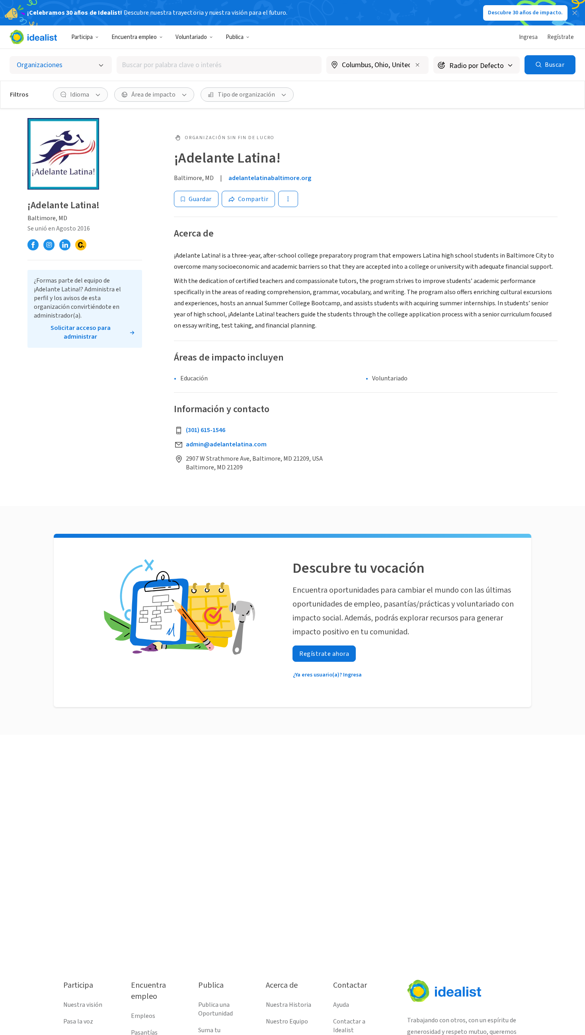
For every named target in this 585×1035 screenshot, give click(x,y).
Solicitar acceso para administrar (81, 332)
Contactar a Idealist (349, 1026)
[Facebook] (33, 244)
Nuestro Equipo (287, 1021)
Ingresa (528, 37)
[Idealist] (33, 37)
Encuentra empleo (134, 37)
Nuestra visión (82, 1004)
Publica (235, 37)
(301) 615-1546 (205, 430)
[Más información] (377, 65)
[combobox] (219, 65)
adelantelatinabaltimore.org (269, 178)
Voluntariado (191, 37)
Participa (82, 37)
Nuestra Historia (288, 1004)
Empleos (143, 1016)
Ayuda (341, 1004)
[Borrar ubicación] (417, 65)
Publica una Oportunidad (215, 1009)
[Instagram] (49, 244)
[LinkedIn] (64, 244)
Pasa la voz (78, 1021)
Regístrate (560, 37)
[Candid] (80, 244)
